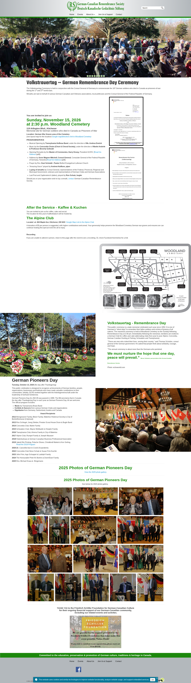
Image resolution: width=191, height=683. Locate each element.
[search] (151, 7)
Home (71, 14)
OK (153, 680)
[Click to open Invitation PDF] (126, 121)
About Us (90, 14)
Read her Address (54, 160)
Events (80, 14)
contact (71, 179)
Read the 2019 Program (25, 444)
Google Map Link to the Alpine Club (80, 222)
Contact (119, 14)
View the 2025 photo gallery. (95, 472)
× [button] (157, 678)
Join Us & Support (105, 14)
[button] (88, 76)
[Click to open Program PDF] (126, 174)
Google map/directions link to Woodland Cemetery (71, 137)
